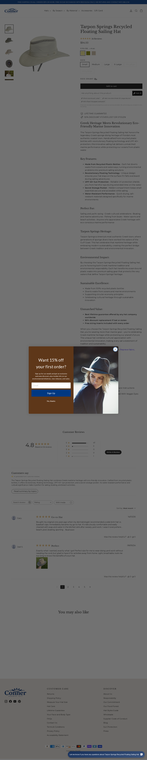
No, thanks (51, 401)
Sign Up (51, 393)
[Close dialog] (115, 349)
